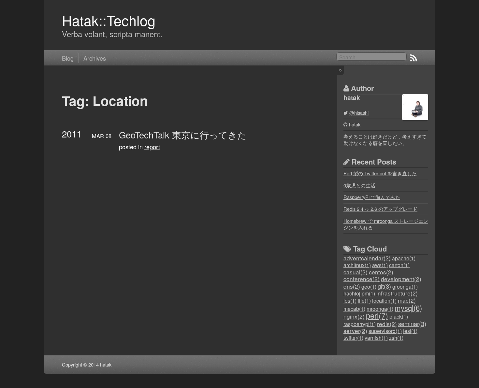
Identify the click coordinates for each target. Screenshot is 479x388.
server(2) (355, 330)
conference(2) (361, 279)
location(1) (384, 300)
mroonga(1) (380, 308)
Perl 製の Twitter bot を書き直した (380, 173)
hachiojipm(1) (359, 293)
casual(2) (355, 272)
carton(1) (399, 265)
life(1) (364, 300)
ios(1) (349, 300)
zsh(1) (396, 337)
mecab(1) (354, 308)
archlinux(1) (357, 265)
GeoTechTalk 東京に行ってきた (183, 134)
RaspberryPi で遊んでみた (371, 197)
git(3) (384, 286)
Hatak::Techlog (108, 20)
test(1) (410, 331)
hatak (354, 124)
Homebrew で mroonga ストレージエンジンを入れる (385, 224)
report (152, 146)
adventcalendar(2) (367, 258)
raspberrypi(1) (359, 324)
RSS (413, 58)
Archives (94, 58)
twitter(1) (353, 337)
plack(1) (398, 316)
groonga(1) (405, 286)
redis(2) (387, 324)
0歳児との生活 (359, 185)
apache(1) (403, 258)
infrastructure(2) (397, 293)
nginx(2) (354, 316)
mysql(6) (408, 307)
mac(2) (407, 300)
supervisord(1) (385, 331)
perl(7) (377, 315)
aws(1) (380, 265)
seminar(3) (412, 323)
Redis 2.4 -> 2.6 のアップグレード (380, 208)
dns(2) (351, 286)
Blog (68, 58)
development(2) (401, 279)
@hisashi (359, 112)
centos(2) (381, 272)
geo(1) (368, 286)
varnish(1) (376, 337)
